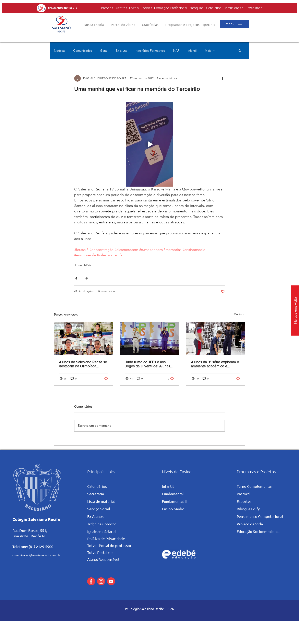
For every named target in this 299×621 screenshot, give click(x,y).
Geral (104, 50)
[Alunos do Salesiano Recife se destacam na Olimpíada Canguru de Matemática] (83, 338)
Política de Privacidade (106, 538)
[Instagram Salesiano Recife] (101, 581)
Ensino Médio (83, 265)
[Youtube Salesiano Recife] (111, 581)
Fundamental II (174, 501)
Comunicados (82, 50)
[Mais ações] (222, 78)
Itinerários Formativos (150, 50)
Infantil (192, 50)
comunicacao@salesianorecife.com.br (36, 555)
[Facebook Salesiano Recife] (91, 581)
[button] (123, 24)
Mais (208, 50)
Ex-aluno (122, 50)
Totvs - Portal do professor (109, 545)
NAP (176, 50)
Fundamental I (174, 494)
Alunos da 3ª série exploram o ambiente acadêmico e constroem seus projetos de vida (215, 364)
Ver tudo (239, 314)
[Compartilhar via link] (86, 279)
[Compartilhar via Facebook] (76, 279)
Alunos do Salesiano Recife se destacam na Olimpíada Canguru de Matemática (83, 364)
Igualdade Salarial (101, 531)
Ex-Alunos (95, 516)
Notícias (59, 50)
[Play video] (149, 144)
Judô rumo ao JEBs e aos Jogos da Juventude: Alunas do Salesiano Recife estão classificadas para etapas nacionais (147, 364)
